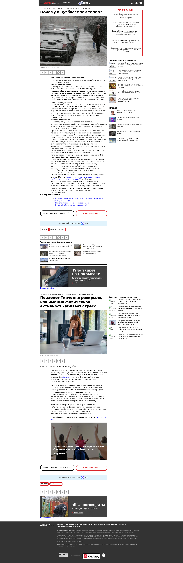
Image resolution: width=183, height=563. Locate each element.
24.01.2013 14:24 (45, 8)
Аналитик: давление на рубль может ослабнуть (129, 125)
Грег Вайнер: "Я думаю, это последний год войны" (126, 111)
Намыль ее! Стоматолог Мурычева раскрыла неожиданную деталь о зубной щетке (129, 78)
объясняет (66, 377)
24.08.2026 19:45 (45, 294)
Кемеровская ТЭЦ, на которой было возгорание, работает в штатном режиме (93, 246)
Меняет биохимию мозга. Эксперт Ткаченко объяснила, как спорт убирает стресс (126, 16)
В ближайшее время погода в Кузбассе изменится (92, 252)
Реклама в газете (86, 524)
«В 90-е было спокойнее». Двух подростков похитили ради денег (129, 92)
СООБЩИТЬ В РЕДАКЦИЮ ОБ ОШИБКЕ (68, 526)
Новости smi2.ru (47, 288)
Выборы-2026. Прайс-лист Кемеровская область (110, 524)
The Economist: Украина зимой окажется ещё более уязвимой (127, 139)
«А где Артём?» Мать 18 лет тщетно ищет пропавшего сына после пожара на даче (129, 71)
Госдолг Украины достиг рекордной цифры (129, 132)
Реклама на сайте (72, 524)
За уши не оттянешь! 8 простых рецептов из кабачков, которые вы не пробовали (130, 85)
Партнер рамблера (75, 555)
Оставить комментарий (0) (91, 213)
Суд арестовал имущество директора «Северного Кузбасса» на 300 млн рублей (126, 50)
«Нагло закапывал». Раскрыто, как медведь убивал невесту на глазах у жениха (130, 308)
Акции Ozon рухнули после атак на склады (129, 118)
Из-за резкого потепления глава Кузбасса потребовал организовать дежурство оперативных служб (60, 254)
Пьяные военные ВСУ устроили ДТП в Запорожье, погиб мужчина (126, 41)
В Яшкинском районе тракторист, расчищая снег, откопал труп (60, 245)
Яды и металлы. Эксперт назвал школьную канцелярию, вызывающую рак (128, 99)
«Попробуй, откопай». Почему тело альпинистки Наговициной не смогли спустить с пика (129, 322)
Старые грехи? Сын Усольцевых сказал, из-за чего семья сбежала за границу (130, 329)
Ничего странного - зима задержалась (72, 203)
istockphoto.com (52, 356)
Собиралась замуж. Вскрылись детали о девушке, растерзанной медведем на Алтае (129, 315)
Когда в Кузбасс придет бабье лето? (71, 205)
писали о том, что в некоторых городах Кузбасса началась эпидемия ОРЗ (75, 178)
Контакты (60, 524)
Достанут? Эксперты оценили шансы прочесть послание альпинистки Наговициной (130, 336)
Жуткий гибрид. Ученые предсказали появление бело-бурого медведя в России (130, 64)
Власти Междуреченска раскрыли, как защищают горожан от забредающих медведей (125, 33)
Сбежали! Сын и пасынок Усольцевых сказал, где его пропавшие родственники (130, 301)
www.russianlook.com (51, 67)
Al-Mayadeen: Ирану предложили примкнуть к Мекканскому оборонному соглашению (126, 24)
